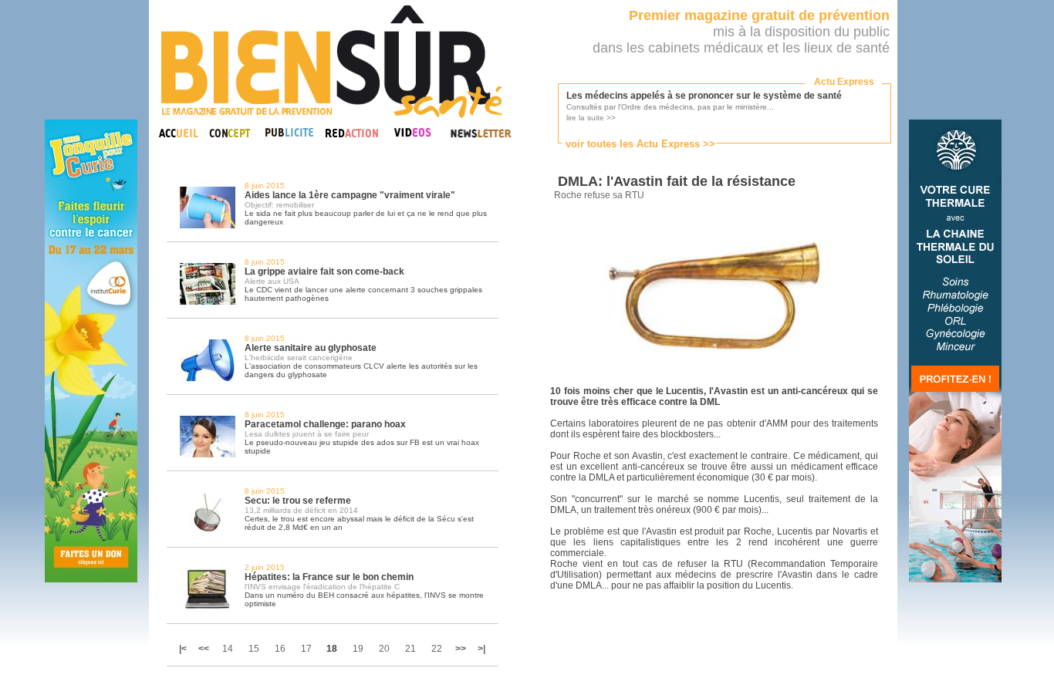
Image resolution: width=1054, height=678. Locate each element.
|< (184, 648)
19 (358, 648)
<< (203, 648)
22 (436, 648)
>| (481, 648)
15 (253, 648)
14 (227, 648)
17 (306, 648)
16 (280, 648)
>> (460, 648)
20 (384, 648)
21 (410, 648)
